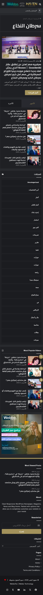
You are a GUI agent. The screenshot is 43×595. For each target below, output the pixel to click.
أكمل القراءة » (33, 93)
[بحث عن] (40, 5)
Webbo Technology (26, 584)
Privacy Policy (34, 566)
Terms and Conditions (31, 570)
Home (37, 563)
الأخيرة (10, 103)
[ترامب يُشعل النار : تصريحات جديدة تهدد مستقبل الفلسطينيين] (33, 160)
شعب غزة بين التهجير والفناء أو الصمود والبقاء (14, 148)
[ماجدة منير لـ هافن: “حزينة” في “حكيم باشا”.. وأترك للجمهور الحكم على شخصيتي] (33, 114)
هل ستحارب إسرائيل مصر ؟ (15, 136)
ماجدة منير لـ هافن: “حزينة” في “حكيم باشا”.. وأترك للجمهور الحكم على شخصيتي (15, 114)
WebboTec (14, 584)
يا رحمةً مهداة (32, 11)
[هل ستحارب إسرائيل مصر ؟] (33, 139)
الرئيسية (37, 19)
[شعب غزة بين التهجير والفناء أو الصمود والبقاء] (33, 150)
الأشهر (32, 103)
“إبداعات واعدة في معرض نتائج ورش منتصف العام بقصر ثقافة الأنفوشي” (14, 127)
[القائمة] (3, 5)
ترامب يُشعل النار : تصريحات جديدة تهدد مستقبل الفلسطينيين (15, 160)
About (37, 559)
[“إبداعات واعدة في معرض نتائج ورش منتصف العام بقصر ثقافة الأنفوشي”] (33, 128)
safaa (37, 61)
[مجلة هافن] (21, 4)
